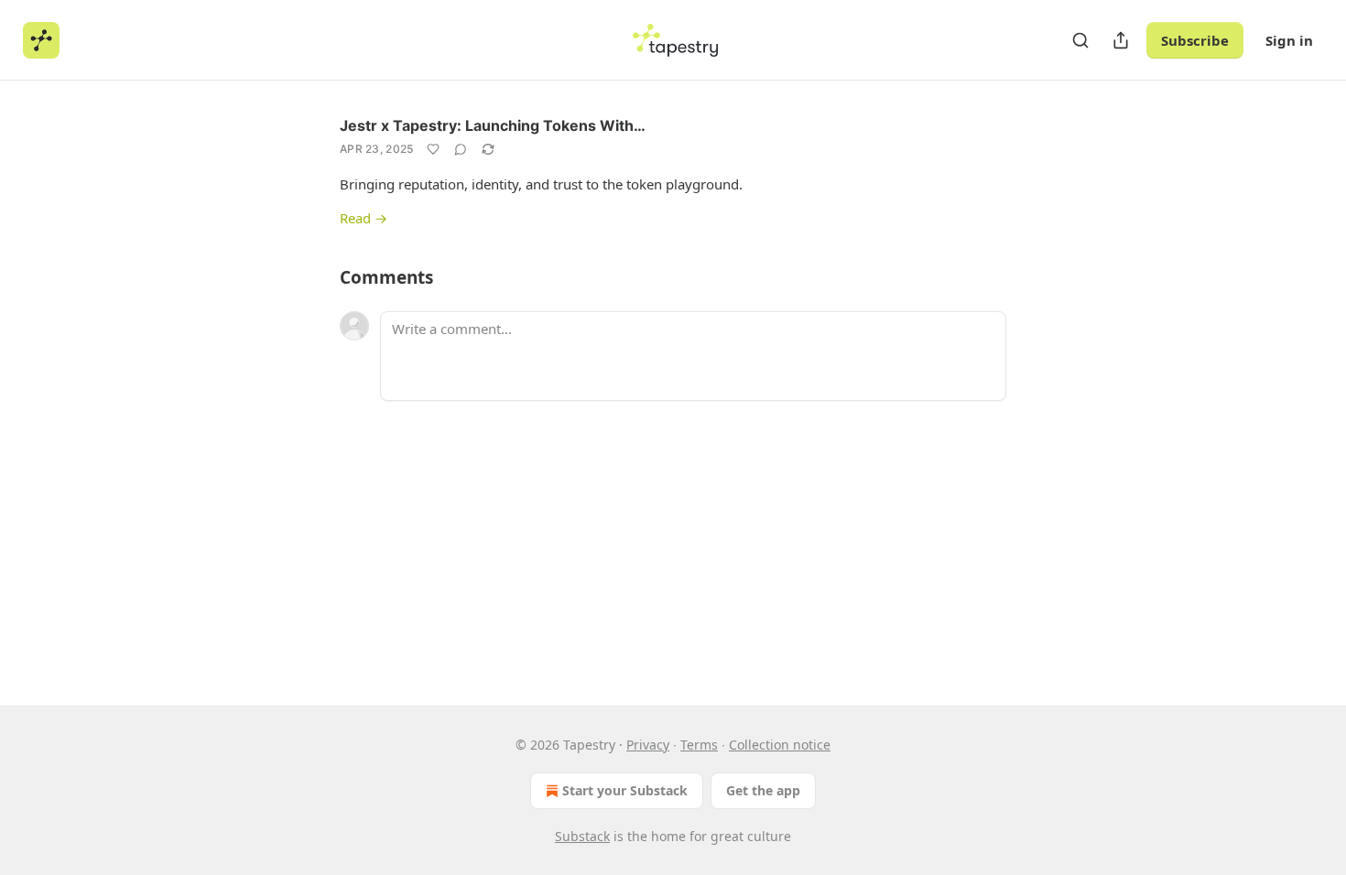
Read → (363, 218)
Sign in (1289, 40)
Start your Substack (625, 790)
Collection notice (779, 744)
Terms (699, 744)
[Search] (1080, 40)
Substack (582, 836)
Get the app (763, 790)
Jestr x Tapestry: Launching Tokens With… (493, 125)
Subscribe (1195, 40)
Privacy (647, 744)
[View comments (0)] (460, 149)
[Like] (433, 149)
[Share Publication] (1120, 40)
